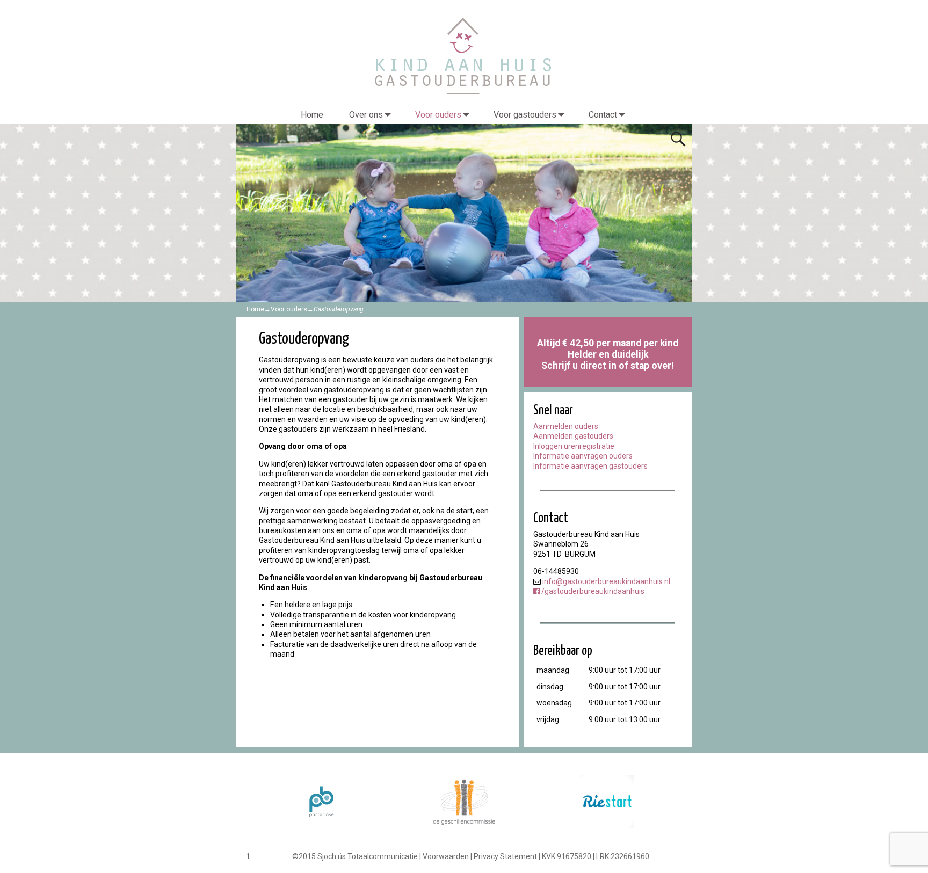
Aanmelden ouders (565, 426)
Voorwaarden (446, 856)
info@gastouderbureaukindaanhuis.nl (606, 581)
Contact (603, 115)
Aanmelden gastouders (573, 436)
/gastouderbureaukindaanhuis (592, 591)
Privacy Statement (505, 856)
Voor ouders (438, 115)
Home (312, 115)
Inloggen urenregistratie (573, 446)
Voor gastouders (525, 115)
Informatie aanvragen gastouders (590, 466)
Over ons (366, 115)
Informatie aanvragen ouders (583, 456)
